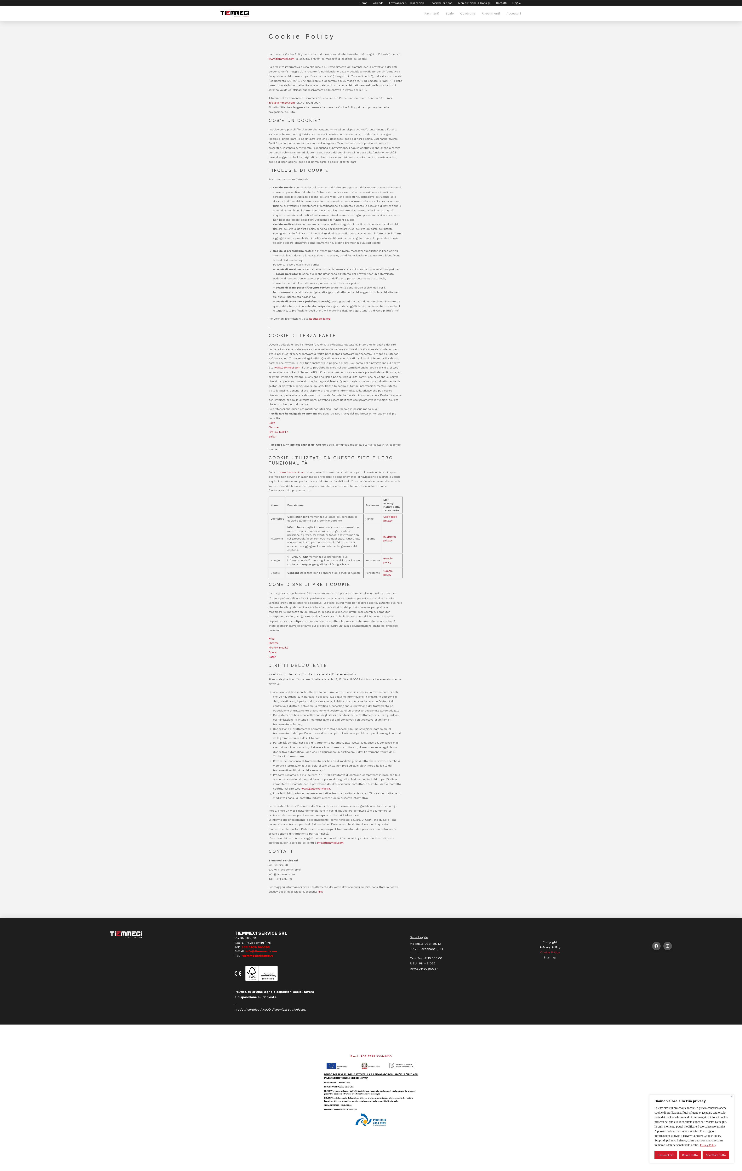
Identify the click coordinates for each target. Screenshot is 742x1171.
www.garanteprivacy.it (315, 788)
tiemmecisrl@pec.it (257, 955)
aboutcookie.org (319, 318)
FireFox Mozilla (278, 431)
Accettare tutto (716, 1155)
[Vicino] (732, 1096)
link (320, 891)
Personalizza (666, 1155)
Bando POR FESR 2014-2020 (371, 1056)
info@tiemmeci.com (282, 102)
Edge (272, 422)
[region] (691, 1129)
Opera (272, 652)
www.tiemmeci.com (287, 367)
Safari (272, 436)
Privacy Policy (708, 1145)
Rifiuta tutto (690, 1155)
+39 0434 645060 (255, 947)
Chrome (274, 427)
